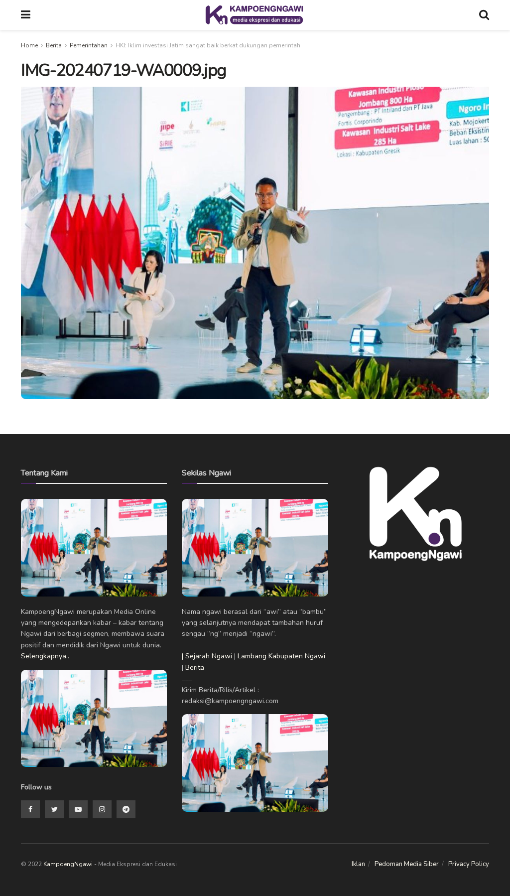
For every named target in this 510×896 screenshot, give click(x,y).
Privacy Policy (468, 864)
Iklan (358, 864)
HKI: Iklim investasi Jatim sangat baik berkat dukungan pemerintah (208, 45)
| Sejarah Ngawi (207, 656)
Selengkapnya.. (45, 656)
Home (29, 45)
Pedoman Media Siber (407, 864)
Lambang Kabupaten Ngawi (281, 656)
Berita (54, 45)
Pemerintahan (89, 45)
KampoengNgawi (68, 864)
